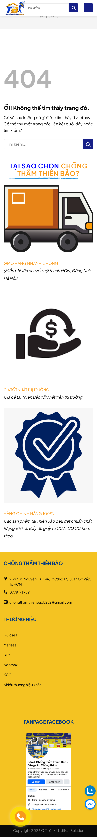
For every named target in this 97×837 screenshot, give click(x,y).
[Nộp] (73, 7)
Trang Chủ (46, 15)
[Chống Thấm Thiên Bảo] (15, 7)
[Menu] (88, 7)
